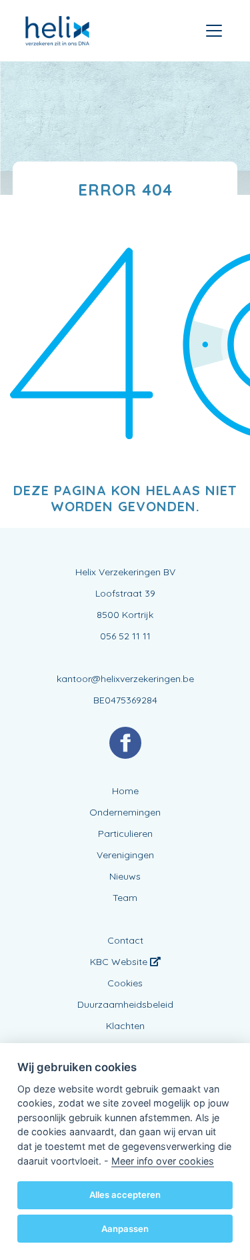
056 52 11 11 (125, 636)
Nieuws (125, 876)
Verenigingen (125, 855)
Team (125, 898)
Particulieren (125, 834)
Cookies (125, 983)
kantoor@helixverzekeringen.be (125, 679)
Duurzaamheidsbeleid (125, 1004)
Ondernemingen (125, 812)
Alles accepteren (125, 1194)
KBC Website (120, 962)
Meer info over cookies (162, 1161)
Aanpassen (125, 1228)
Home (125, 791)
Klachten (125, 1026)
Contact (125, 940)
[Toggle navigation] (214, 30)
